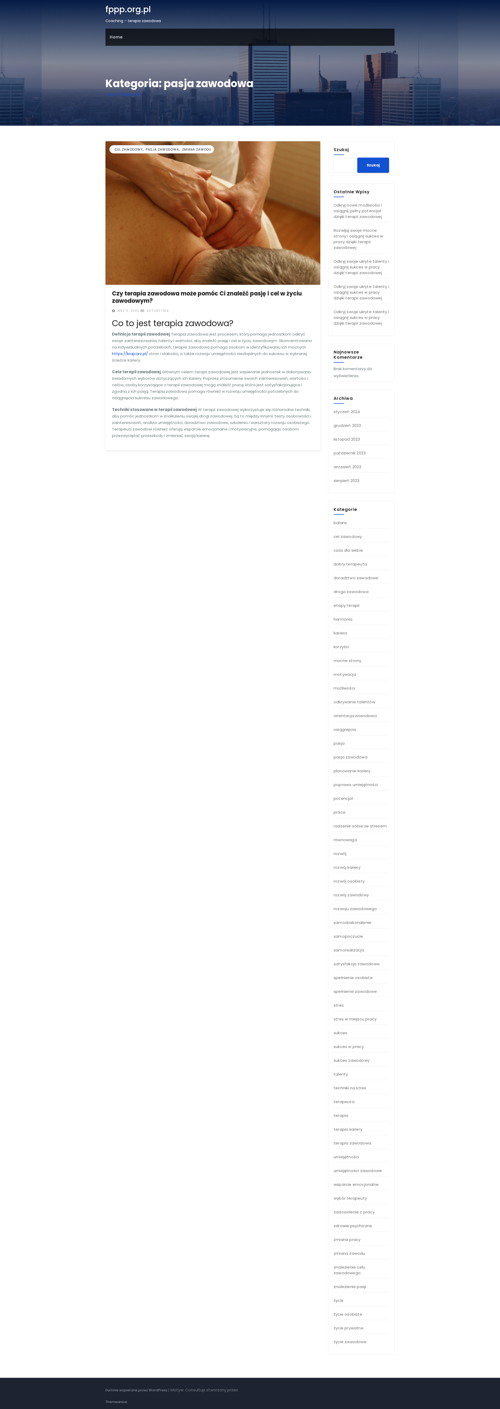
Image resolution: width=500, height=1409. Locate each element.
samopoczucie (348, 936)
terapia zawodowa (352, 1143)
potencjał (343, 798)
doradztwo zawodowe (356, 578)
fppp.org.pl (128, 9)
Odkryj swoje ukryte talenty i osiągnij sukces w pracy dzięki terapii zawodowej (361, 267)
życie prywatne (349, 1328)
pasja (339, 743)
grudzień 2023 (347, 425)
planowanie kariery (352, 771)
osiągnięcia (345, 729)
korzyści (341, 646)
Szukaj (341, 149)
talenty (341, 1074)
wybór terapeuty (350, 1198)
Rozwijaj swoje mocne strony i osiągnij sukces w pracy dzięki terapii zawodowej (358, 239)
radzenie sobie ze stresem (360, 826)
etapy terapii (347, 605)
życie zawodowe (350, 1341)
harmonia (343, 619)
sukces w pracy (349, 1046)
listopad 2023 (347, 439)
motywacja (345, 674)
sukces (340, 1032)
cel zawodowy (129, 149)
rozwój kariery (347, 867)
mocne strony (347, 660)
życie (338, 1300)
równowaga (345, 839)
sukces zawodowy (352, 1060)
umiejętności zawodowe (358, 1170)
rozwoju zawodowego (355, 908)
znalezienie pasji (350, 1286)
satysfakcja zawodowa (356, 964)
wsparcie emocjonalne (356, 1184)
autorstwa (157, 310)
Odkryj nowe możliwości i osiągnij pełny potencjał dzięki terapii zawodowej (358, 210)
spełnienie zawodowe (355, 991)
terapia (341, 1115)
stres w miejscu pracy (355, 1019)
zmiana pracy (347, 1239)
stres (339, 1005)
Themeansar (116, 1401)
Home (116, 37)
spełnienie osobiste (353, 977)
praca (339, 812)
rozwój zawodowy (351, 895)
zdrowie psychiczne (353, 1225)
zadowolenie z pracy (354, 1212)
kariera (340, 633)
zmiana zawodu (196, 149)
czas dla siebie (348, 550)
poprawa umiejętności (356, 784)
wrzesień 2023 (347, 466)
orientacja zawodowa (355, 715)
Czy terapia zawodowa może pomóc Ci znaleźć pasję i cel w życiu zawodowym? (207, 297)
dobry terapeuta (350, 564)
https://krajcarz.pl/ (123, 94)
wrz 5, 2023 (127, 310)
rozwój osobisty (349, 881)
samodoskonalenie (352, 922)
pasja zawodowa (162, 149)
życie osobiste (348, 1314)
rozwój (340, 853)
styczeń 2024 (347, 411)
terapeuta (344, 1101)
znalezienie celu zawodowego (349, 1270)
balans (340, 522)
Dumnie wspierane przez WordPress (136, 1390)
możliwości (344, 688)
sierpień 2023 (347, 480)
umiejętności (346, 1157)
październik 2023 (350, 453)
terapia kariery (348, 1129)
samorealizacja (349, 950)
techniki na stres (350, 1088)
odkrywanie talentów (354, 702)
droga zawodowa (351, 591)
